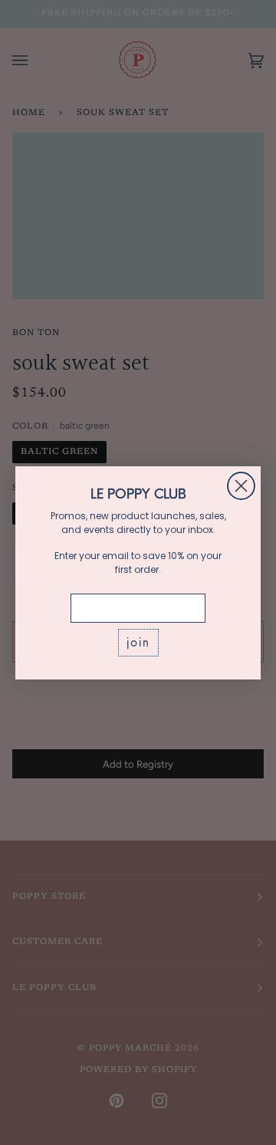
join (138, 642)
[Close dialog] (241, 485)
